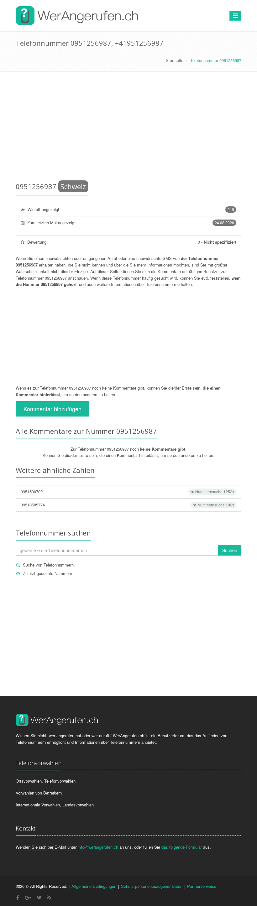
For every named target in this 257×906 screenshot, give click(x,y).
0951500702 (127, 491)
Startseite (174, 60)
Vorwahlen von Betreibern (39, 793)
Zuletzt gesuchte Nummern (47, 573)
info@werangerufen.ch (98, 847)
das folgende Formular (181, 847)
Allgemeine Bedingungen (93, 886)
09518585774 (127, 505)
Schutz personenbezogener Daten (151, 886)
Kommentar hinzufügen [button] (52, 409)
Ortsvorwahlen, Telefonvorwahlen (46, 781)
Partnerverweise (201, 886)
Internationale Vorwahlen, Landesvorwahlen (55, 805)
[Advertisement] (128, 128)
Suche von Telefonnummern (48, 565)
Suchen (229, 550)
